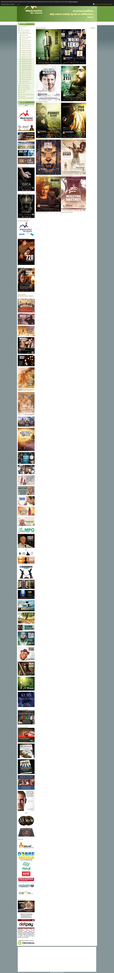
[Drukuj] (92, 28)
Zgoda (18, 4)
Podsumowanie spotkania (42, 64)
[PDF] (91, 28)
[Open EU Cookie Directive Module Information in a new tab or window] (103, 4)
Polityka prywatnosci (73, 1)
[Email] (94, 28)
